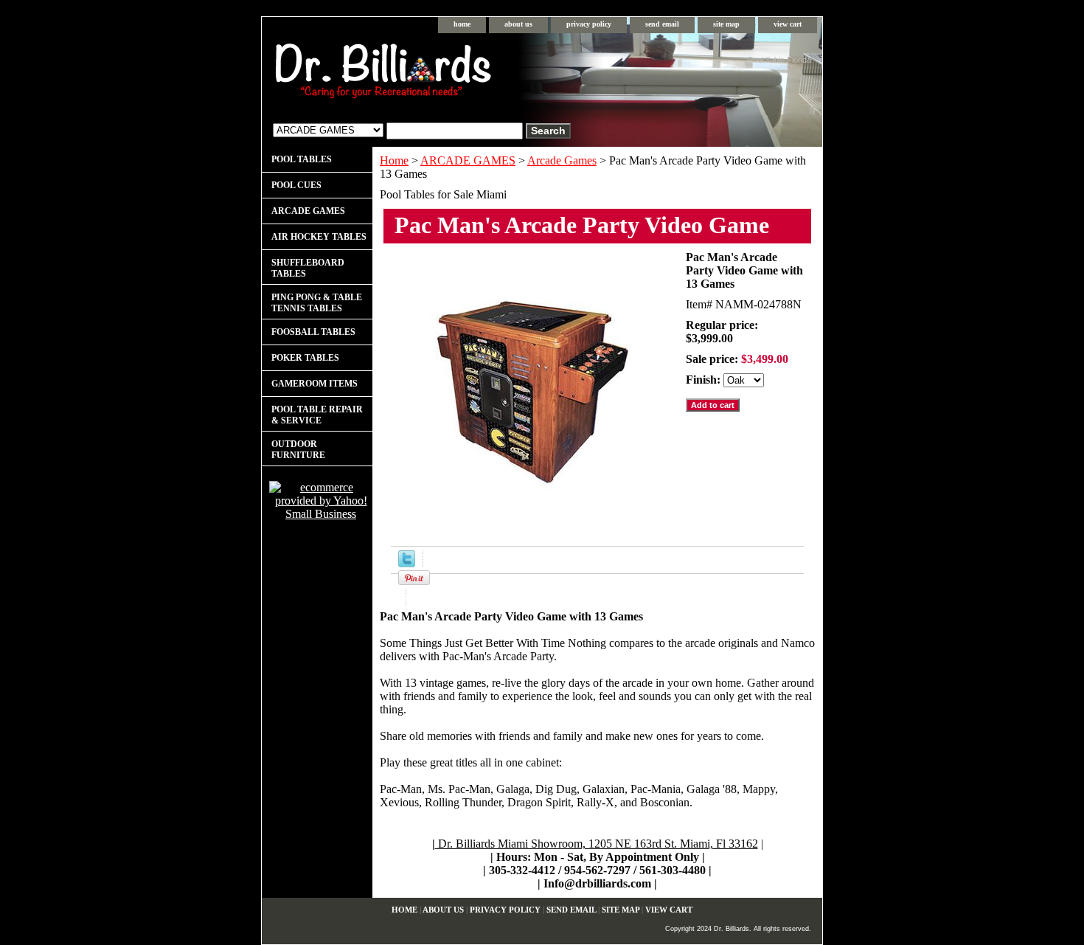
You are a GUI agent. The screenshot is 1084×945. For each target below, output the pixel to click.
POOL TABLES (301, 159)
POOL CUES (296, 185)
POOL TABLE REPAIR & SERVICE (317, 415)
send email (662, 24)
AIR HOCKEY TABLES (318, 237)
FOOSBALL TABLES (313, 332)
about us (518, 24)
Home (394, 160)
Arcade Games (562, 160)
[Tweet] (406, 563)
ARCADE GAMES (467, 160)
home (462, 24)
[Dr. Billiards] (446, 74)
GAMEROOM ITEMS (314, 383)
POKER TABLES (305, 358)
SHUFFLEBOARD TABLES (307, 268)
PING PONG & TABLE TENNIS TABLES (316, 303)
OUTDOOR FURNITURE (298, 449)
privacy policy (588, 24)
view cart (788, 24)
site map (726, 24)
